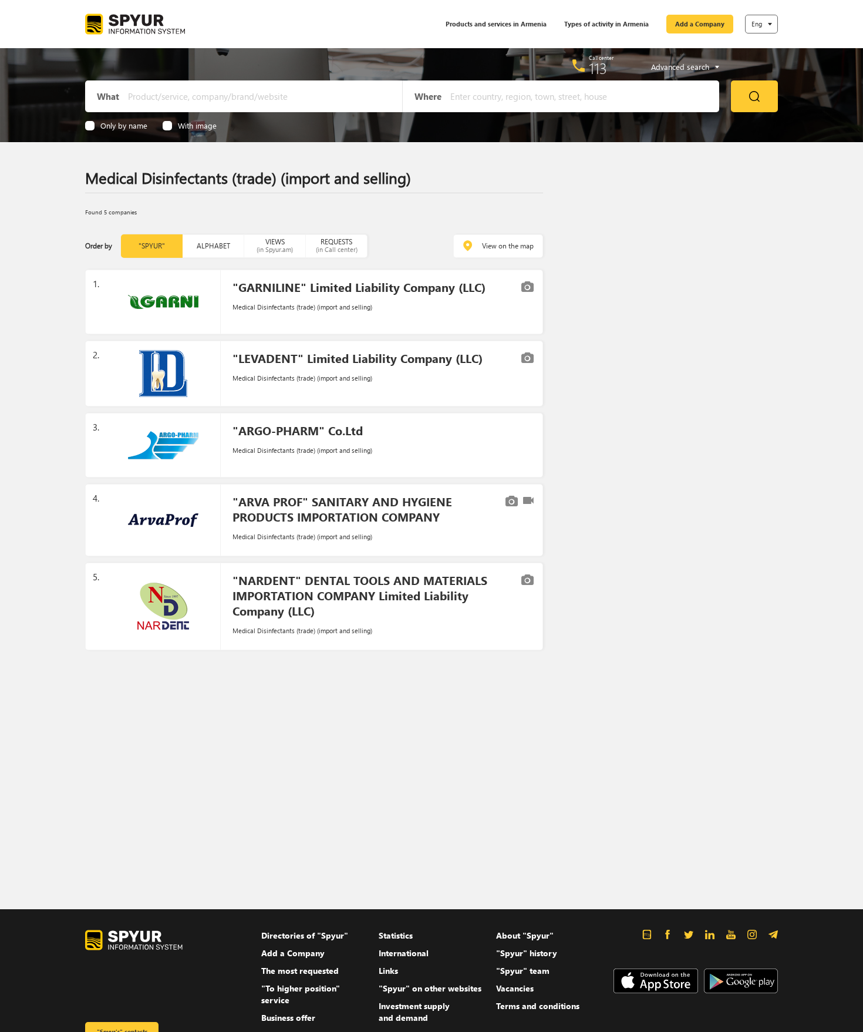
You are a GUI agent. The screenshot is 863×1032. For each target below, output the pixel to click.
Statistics (396, 935)
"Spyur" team (523, 970)
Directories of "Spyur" (304, 935)
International (404, 953)
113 (598, 68)
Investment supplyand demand (414, 1011)
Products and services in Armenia (496, 24)
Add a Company (699, 24)
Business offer (288, 1017)
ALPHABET (213, 245)
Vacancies (515, 988)
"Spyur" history (526, 953)
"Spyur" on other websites (430, 988)
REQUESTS (337, 245)
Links (388, 970)
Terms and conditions (537, 1005)
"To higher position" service (300, 994)
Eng (756, 24)
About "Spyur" (525, 935)
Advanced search (680, 67)
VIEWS (275, 245)
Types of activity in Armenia (606, 24)
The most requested (300, 970)
